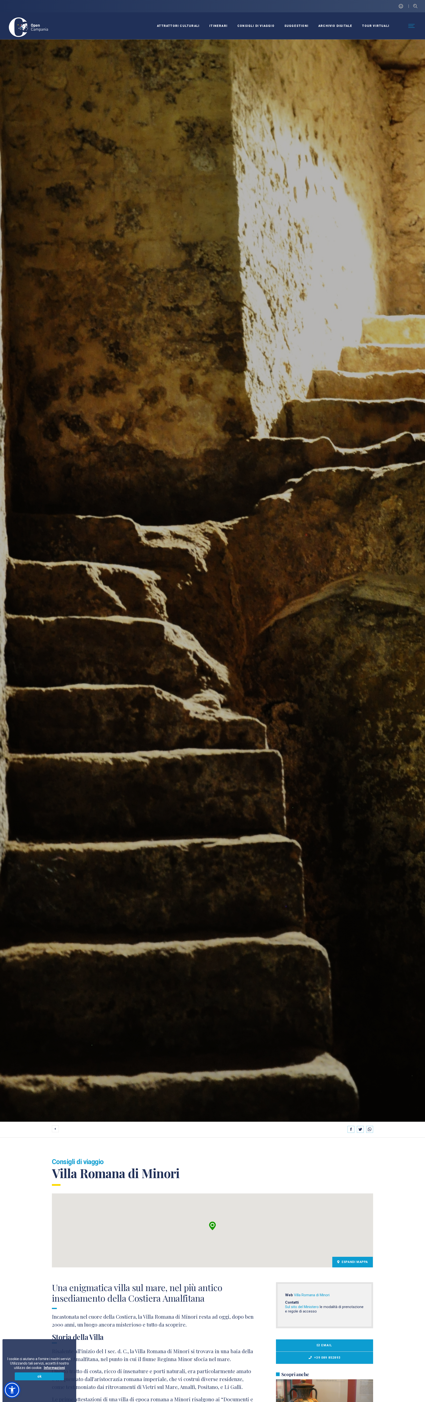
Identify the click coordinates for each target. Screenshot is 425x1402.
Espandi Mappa (354, 1262)
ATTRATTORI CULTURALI (178, 26)
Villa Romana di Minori (312, 1295)
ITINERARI (218, 26)
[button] (212, 1226)
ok (39, 1376)
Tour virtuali (375, 26)
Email (326, 1345)
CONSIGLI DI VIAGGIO (255, 26)
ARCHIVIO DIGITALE (335, 26)
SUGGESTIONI (296, 26)
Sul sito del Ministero (302, 1307)
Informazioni (54, 1368)
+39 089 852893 (326, 1357)
